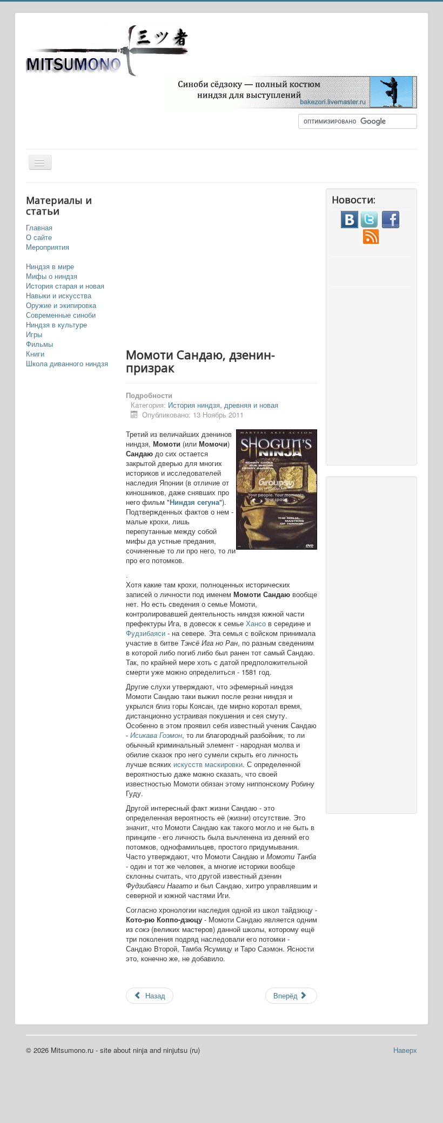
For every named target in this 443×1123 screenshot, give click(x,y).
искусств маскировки (208, 764)
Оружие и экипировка (61, 305)
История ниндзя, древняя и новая (223, 405)
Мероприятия (47, 247)
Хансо (257, 623)
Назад (154, 995)
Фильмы (39, 344)
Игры (34, 334)
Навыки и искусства (58, 295)
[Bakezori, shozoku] (290, 91)
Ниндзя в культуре (56, 325)
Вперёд (286, 995)
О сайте (39, 237)
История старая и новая (65, 286)
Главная (39, 227)
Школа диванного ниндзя (67, 363)
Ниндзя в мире (50, 266)
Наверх (405, 1050)
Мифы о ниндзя (51, 276)
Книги (35, 354)
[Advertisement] (261, 263)
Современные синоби (61, 315)
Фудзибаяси (146, 633)
